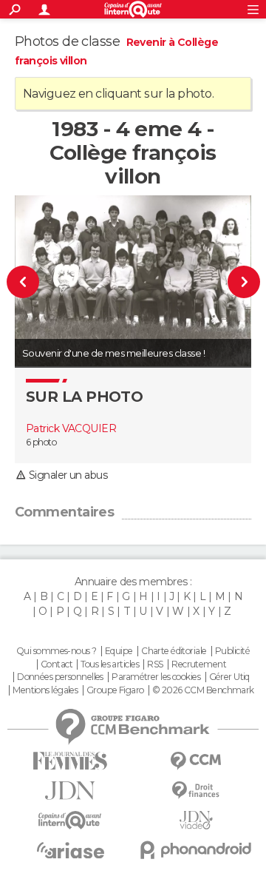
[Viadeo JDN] (196, 820)
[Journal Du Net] (70, 790)
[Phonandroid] (196, 850)
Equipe (119, 651)
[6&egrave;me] (29, 281)
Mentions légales (45, 690)
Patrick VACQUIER (71, 428)
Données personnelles (60, 677)
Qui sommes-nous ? (56, 651)
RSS (155, 664)
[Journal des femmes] (70, 761)
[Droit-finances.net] (196, 790)
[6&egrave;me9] (238, 281)
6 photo (41, 442)
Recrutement (198, 664)
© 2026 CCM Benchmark (203, 690)
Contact (56, 664)
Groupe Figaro (115, 690)
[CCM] (196, 761)
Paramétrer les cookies (156, 677)
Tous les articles (109, 664)
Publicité (232, 651)
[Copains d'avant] (70, 820)
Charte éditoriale (173, 651)
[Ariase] (70, 850)
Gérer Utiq (229, 677)
